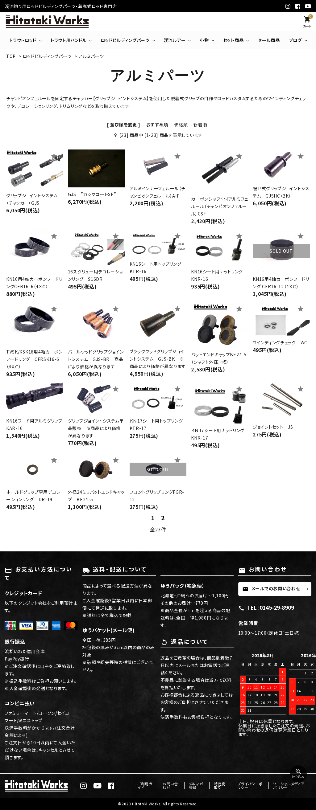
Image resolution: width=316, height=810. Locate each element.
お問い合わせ (170, 785)
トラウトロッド (22, 40)
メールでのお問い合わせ (271, 588)
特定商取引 (220, 785)
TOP (11, 56)
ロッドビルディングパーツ (125, 40)
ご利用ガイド (144, 785)
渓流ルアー (175, 40)
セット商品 (233, 40)
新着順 (200, 124)
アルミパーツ (91, 56)
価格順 (181, 124)
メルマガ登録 (196, 785)
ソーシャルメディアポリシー (288, 785)
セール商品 (269, 40)
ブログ (295, 40)
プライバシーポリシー (250, 785)
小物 (204, 40)
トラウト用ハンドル (68, 40)
